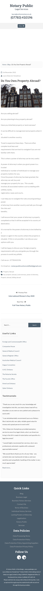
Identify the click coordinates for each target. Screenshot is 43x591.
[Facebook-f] (19, 557)
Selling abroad (16, 277)
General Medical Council (10, 351)
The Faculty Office (8, 379)
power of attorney (32, 274)
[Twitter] (24, 557)
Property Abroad (8, 272)
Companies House (8, 346)
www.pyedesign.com (31, 569)
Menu (20, 26)
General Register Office (10, 356)
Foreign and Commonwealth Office (14, 342)
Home (4, 64)
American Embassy (8, 383)
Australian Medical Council (11, 360)
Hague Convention (8, 365)
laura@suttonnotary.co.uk (21, 14)
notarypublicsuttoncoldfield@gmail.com (26, 266)
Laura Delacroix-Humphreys (12, 76)
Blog (8, 64)
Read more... (6, 468)
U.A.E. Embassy (7, 369)
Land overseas (21, 274)
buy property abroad (9, 274)
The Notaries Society (9, 374)
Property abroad (6, 277)
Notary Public (21, 5)
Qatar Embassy (7, 388)
